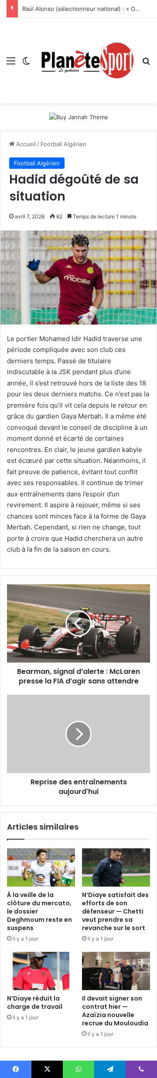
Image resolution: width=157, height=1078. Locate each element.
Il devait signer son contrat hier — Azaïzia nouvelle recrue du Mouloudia (115, 1011)
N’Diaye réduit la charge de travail (34, 1002)
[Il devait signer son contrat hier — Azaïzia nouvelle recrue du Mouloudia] (116, 971)
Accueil (25, 144)
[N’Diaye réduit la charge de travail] (41, 971)
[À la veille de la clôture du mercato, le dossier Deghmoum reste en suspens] (41, 867)
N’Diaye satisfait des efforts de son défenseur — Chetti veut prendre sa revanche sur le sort (115, 911)
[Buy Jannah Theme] (78, 116)
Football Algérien (63, 144)
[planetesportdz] (86, 60)
